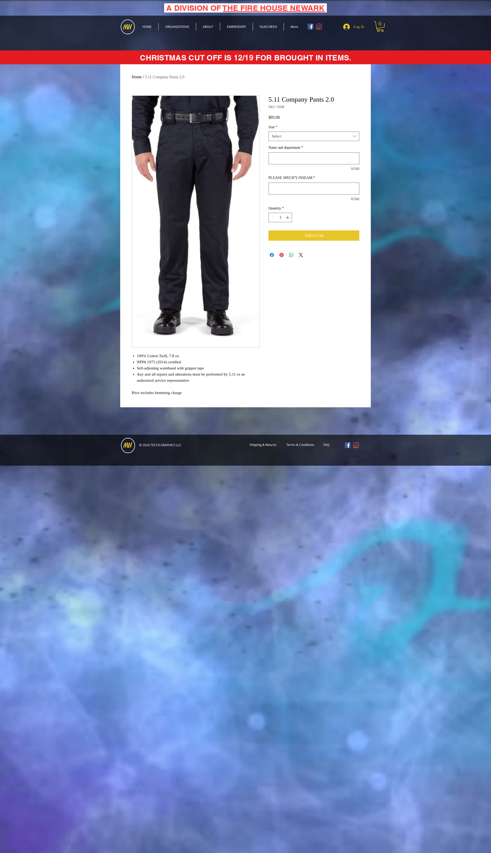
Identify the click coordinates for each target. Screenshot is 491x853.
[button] (380, 26)
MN (128, 445)
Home (137, 77)
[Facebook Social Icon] (311, 26)
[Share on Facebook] (272, 255)
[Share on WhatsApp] (291, 255)
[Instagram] (319, 26)
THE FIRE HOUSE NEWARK (274, 8)
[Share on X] (301, 255)
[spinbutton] (280, 217)
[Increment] (288, 217)
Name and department (286, 148)
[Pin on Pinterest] (281, 255)
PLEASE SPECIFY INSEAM (292, 178)
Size (273, 127)
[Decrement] (272, 217)
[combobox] (314, 136)
